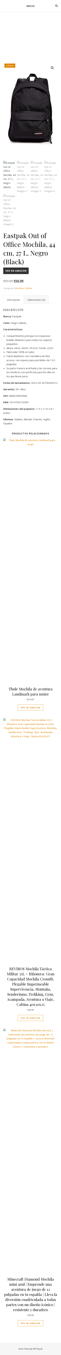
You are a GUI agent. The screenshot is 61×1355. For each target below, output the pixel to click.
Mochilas (19, 288)
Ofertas (28, 288)
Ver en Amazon (16, 270)
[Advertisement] (30, 40)
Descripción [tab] (13, 299)
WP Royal (37, 1348)
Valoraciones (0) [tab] (36, 299)
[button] (52, 68)
